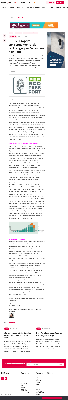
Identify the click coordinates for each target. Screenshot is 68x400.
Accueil (4, 7)
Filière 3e (13, 71)
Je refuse (51, 397)
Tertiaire (11, 7)
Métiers (51, 7)
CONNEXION (51, 2)
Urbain (44, 7)
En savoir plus (58, 397)
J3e (48, 376)
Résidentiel (20, 7)
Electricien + (50, 378)
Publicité (38, 382)
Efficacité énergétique (30, 33)
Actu (12, 17)
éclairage (18, 33)
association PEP (23, 103)
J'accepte (45, 397)
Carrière (38, 394)
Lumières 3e (13, 36)
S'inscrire (60, 364)
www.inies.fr (19, 305)
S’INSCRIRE (59, 2)
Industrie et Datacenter (33, 7)
